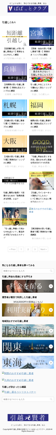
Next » (44, 249)
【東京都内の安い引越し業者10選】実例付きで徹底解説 (41, 231)
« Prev (12, 249)
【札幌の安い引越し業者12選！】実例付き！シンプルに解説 (14, 123)
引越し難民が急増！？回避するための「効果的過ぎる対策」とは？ (13, 195)
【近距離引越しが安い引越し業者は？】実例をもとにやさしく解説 (13, 51)
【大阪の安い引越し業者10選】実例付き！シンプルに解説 (14, 159)
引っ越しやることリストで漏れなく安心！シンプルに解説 (40, 87)
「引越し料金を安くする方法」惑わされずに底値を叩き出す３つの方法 (40, 159)
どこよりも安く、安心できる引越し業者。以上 (28, 425)
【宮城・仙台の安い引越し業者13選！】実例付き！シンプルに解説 (40, 51)
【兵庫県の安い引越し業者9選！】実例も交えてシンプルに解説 (14, 87)
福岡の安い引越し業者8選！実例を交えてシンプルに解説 (40, 123)
